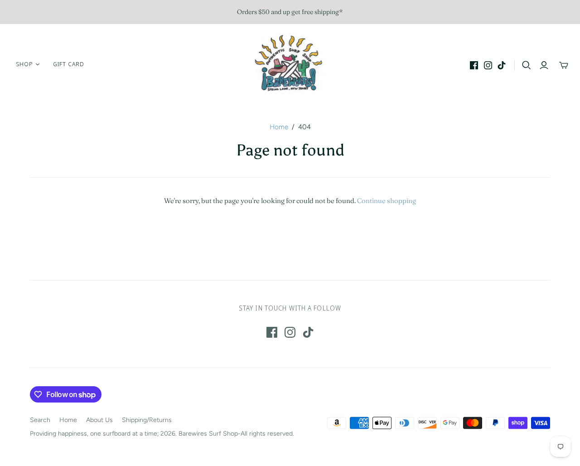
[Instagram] (488, 65)
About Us (99, 420)
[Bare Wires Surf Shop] (290, 64)
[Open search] (526, 65)
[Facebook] (473, 65)
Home (279, 127)
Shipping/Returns (147, 420)
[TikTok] (502, 65)
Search (40, 420)
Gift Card (68, 64)
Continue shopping (386, 200)
